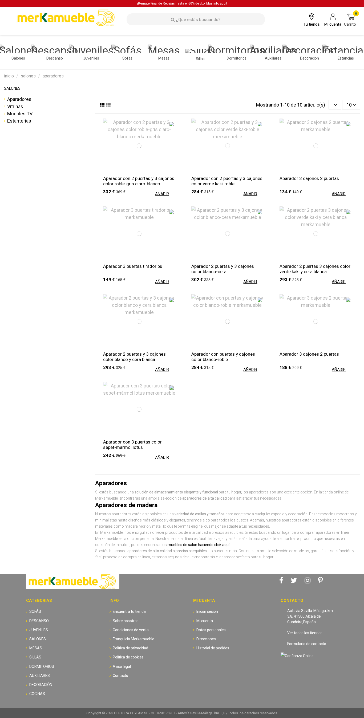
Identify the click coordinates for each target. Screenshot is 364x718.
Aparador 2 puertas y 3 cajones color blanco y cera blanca (134, 356)
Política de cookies (128, 657)
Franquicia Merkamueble (133, 639)
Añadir (162, 193)
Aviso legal (122, 666)
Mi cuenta (204, 621)
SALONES (12, 88)
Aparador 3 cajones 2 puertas (309, 178)
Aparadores (19, 99)
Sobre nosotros (126, 621)
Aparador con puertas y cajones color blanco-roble (223, 356)
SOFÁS (35, 611)
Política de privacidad (130, 648)
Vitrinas (15, 106)
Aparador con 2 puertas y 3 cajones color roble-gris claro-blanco (138, 181)
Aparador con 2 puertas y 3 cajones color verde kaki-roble (226, 181)
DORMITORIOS (41, 666)
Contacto (120, 675)
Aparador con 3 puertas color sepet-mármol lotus (132, 444)
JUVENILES (38, 630)
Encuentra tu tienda (129, 611)
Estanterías (19, 121)
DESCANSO (39, 621)
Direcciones (206, 639)
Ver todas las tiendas (304, 633)
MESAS (35, 648)
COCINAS (37, 694)
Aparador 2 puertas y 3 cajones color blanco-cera (222, 269)
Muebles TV (20, 113)
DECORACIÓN (40, 684)
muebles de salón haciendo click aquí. (199, 545)
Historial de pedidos (212, 648)
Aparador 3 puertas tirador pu (132, 266)
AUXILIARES (39, 675)
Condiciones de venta (131, 630)
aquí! (223, 3)
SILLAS (35, 657)
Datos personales (211, 630)
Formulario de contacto (306, 644)
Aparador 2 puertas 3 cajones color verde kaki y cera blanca (315, 269)
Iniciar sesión (207, 611)
